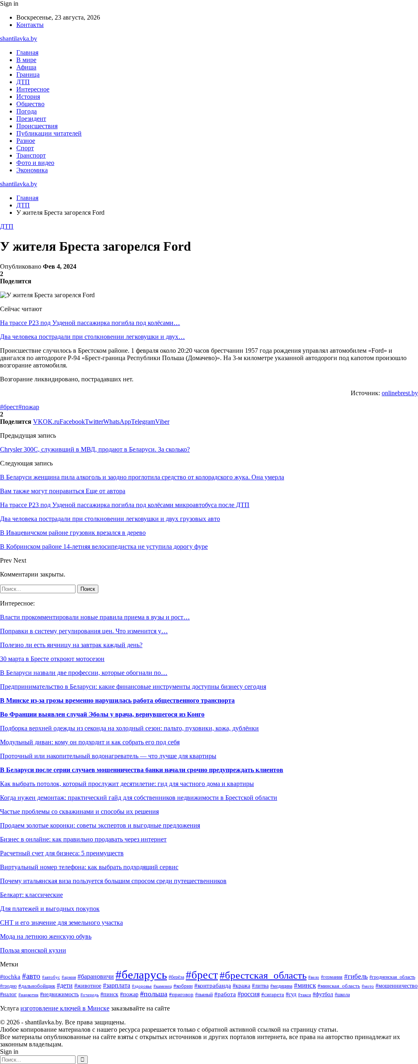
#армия (69, 977)
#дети (65, 985)
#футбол (323, 994)
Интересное (32, 89)
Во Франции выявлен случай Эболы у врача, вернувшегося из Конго (102, 714)
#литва (260, 985)
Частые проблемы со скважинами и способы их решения (79, 811)
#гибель (356, 976)
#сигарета (272, 994)
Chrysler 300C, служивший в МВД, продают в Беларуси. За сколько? (95, 449)
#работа (225, 994)
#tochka (10, 976)
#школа (342, 994)
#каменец (162, 986)
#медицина (281, 986)
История (28, 96)
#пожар (28, 406)
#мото (368, 986)
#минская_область (339, 986)
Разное (25, 140)
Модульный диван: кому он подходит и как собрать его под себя (90, 742)
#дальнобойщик (36, 986)
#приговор (181, 994)
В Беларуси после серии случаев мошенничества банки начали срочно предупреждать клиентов (141, 769)
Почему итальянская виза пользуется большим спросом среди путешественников (113, 880)
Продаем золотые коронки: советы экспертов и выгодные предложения (100, 825)
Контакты (30, 24)
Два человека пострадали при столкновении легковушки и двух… (92, 336)
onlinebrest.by (400, 393)
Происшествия (37, 125)
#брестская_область (263, 975)
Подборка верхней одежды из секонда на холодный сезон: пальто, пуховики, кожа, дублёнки (129, 728)
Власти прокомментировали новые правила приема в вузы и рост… (95, 617)
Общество (30, 103)
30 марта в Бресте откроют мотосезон (52, 658)
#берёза (176, 977)
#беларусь (141, 974)
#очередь (89, 994)
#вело (313, 977)
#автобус (51, 977)
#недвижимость (59, 994)
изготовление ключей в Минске (64, 1008)
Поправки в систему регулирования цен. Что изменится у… (84, 631)
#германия (331, 977)
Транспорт (31, 155)
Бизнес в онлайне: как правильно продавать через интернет (83, 839)
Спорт (25, 148)
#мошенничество (397, 986)
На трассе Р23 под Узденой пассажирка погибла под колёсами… (90, 322)
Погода (26, 111)
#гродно (8, 986)
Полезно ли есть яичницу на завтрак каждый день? (71, 644)
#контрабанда (212, 985)
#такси (304, 994)
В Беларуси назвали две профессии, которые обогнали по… (83, 672)
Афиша (26, 67)
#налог (8, 994)
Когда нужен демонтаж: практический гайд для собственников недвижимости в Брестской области (138, 797)
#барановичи (96, 976)
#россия (249, 994)
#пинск (109, 994)
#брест (9, 406)
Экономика (32, 170)
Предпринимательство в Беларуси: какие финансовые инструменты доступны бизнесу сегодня (133, 686)
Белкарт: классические (31, 894)
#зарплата (116, 985)
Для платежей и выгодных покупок (50, 908)
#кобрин (183, 986)
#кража (241, 986)
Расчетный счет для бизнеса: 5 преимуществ (62, 853)
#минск (305, 985)
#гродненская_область (392, 977)
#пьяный (204, 994)
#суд (291, 994)
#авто (31, 976)
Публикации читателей (49, 133)
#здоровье (142, 986)
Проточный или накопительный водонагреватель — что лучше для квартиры (108, 755)
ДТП (23, 81)
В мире (26, 59)
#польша (153, 994)
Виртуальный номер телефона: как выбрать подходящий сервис (89, 867)
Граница (28, 74)
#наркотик (28, 994)
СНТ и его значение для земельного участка (61, 922)
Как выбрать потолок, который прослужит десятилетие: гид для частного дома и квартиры (127, 783)
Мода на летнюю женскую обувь (45, 936)
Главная (27, 52)
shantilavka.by (18, 38)
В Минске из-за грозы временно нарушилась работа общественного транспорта (117, 700)
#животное (87, 985)
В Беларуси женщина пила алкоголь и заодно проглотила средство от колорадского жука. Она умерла (142, 477)
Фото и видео (35, 162)
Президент (31, 118)
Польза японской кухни (33, 950)
